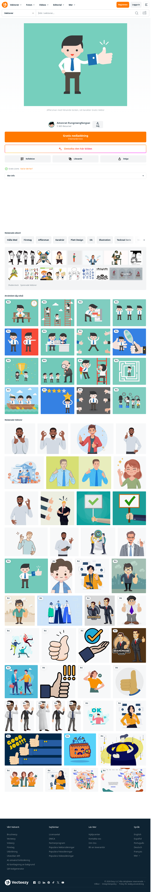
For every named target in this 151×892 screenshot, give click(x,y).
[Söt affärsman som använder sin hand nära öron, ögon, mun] (129, 312)
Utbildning (12, 851)
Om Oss (92, 843)
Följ (96, 126)
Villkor (94, 883)
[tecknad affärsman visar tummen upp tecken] (11, 716)
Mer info (11, 175)
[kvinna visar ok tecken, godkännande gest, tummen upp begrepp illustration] (94, 681)
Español (136, 838)
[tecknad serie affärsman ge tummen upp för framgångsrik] (131, 611)
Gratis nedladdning (74, 137)
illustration (104, 239)
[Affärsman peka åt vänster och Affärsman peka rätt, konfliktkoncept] (21, 342)
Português (137, 843)
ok (91, 239)
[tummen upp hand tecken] (129, 681)
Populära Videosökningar (61, 855)
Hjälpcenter (94, 834)
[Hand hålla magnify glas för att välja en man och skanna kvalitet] (129, 342)
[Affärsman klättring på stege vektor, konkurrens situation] (57, 312)
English (135, 834)
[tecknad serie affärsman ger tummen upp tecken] (100, 611)
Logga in (134, 4)
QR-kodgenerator (15, 868)
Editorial (57, 4)
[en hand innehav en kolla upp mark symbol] (93, 645)
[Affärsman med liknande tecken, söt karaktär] (26, 576)
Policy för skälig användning (129, 883)
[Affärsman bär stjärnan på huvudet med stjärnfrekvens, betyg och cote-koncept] (57, 400)
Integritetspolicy (107, 883)
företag (28, 239)
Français (136, 851)
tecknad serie (124, 239)
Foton (29, 4)
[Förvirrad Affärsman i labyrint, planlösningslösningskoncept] (129, 371)
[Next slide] (139, 239)
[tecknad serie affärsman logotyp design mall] (129, 645)
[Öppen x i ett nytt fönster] (58, 882)
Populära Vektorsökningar (61, 847)
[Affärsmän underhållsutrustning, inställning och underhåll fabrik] (129, 400)
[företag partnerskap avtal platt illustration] (98, 542)
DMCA (52, 838)
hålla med (12, 239)
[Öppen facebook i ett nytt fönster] (34, 882)
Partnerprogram (57, 843)
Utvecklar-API (13, 855)
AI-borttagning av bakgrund (21, 864)
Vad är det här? (26, 168)
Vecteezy (11, 838)
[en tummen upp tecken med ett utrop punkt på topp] (57, 681)
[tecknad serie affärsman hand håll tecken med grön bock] (129, 508)
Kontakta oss (94, 838)
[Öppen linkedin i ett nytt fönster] (44, 882)
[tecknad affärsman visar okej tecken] (27, 716)
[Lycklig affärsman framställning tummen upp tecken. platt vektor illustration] (129, 576)
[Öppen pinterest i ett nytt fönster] (48, 882)
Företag (10, 847)
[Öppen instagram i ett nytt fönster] (39, 882)
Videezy (10, 843)
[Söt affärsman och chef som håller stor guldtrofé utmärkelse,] (21, 371)
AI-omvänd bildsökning (18, 860)
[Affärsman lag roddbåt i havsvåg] (21, 400)
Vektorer (14, 4)
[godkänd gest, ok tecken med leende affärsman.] (53, 438)
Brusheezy (12, 834)
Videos (42, 4)
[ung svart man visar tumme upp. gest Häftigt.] (131, 438)
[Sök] (134, 13)
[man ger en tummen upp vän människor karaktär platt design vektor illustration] (22, 645)
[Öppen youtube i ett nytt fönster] (63, 882)
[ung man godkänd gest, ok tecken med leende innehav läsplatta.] (64, 542)
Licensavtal (54, 834)
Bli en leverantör (96, 847)
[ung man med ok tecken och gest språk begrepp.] (21, 508)
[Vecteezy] (5, 5)
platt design (77, 239)
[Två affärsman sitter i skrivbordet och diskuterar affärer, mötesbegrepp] (57, 342)
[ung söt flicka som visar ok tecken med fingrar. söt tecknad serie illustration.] (130, 472)
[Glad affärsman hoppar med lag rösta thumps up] (93, 342)
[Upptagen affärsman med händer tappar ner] (93, 400)
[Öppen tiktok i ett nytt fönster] (53, 882)
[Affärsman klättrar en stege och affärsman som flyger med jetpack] (93, 371)
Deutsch (136, 847)
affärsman (43, 239)
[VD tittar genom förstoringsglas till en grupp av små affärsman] (57, 371)
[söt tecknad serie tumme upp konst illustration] (59, 645)
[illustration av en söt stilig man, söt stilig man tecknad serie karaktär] (61, 576)
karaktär (59, 239)
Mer (71, 4)
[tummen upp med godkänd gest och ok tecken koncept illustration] (131, 716)
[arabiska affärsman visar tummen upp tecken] (43, 716)
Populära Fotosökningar (60, 851)
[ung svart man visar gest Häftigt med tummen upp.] (20, 438)
